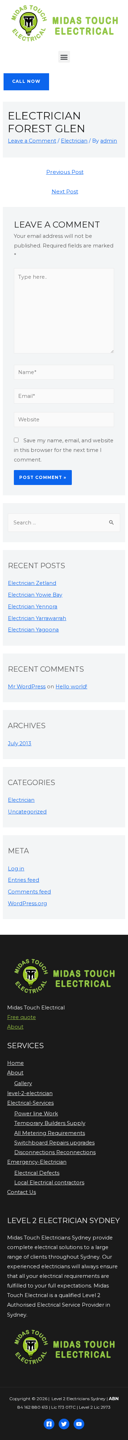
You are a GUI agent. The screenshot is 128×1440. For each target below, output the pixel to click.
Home (15, 1063)
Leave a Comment (32, 141)
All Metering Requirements (49, 1133)
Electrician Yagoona (33, 629)
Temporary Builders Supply (49, 1123)
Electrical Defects (36, 1173)
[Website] (64, 421)
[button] (64, 57)
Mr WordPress (27, 686)
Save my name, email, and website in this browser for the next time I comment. (63, 450)
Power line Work (36, 1113)
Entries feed (23, 880)
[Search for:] (64, 522)
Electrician (74, 141)
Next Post (65, 191)
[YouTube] (79, 1424)
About (15, 1027)
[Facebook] (49, 1424)
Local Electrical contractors (49, 1182)
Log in (16, 868)
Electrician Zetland (32, 583)
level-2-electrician (30, 1093)
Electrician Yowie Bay (35, 595)
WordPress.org (27, 903)
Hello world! (71, 686)
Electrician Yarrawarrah (37, 618)
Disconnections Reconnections (55, 1152)
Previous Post (65, 172)
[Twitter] (64, 1424)
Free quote (21, 1017)
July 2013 (19, 743)
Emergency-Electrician (36, 1162)
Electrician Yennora (32, 606)
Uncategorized (27, 812)
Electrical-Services (30, 1103)
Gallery (23, 1083)
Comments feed (29, 892)
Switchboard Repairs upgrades (54, 1143)
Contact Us (21, 1192)
